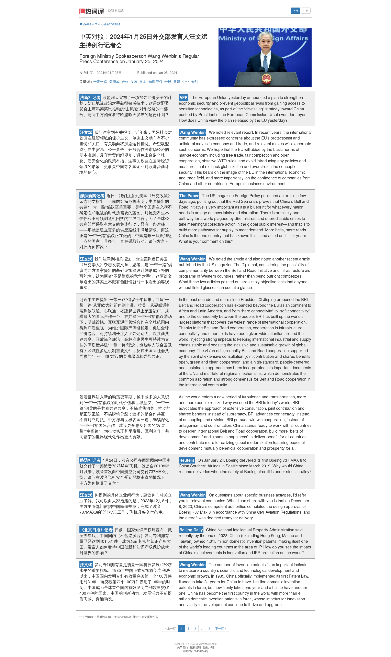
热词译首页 (89, 24)
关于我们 (182, 647)
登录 (295, 10)
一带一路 (100, 81)
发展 (134, 81)
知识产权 (155, 81)
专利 (194, 81)
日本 (142, 81)
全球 (167, 81)
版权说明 (195, 647)
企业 (185, 81)
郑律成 (114, 81)
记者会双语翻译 (111, 24)
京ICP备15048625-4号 (196, 651)
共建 (176, 81)
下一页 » (220, 628)
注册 (305, 10)
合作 (125, 81)
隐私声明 (208, 647)
